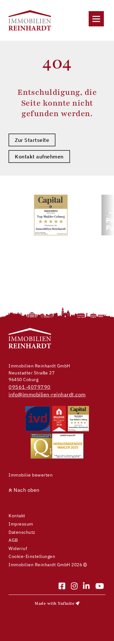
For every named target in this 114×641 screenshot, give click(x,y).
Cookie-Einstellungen (32, 556)
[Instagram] (74, 586)
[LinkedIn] (86, 586)
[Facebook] (62, 586)
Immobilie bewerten (31, 475)
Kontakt (17, 515)
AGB (13, 540)
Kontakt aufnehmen (39, 156)
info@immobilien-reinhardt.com (47, 394)
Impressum (21, 524)
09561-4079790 (30, 387)
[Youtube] (99, 586)
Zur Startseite (32, 140)
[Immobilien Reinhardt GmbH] (30, 20)
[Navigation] (96, 19)
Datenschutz (22, 532)
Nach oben (26, 490)
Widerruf (18, 548)
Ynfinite (66, 603)
